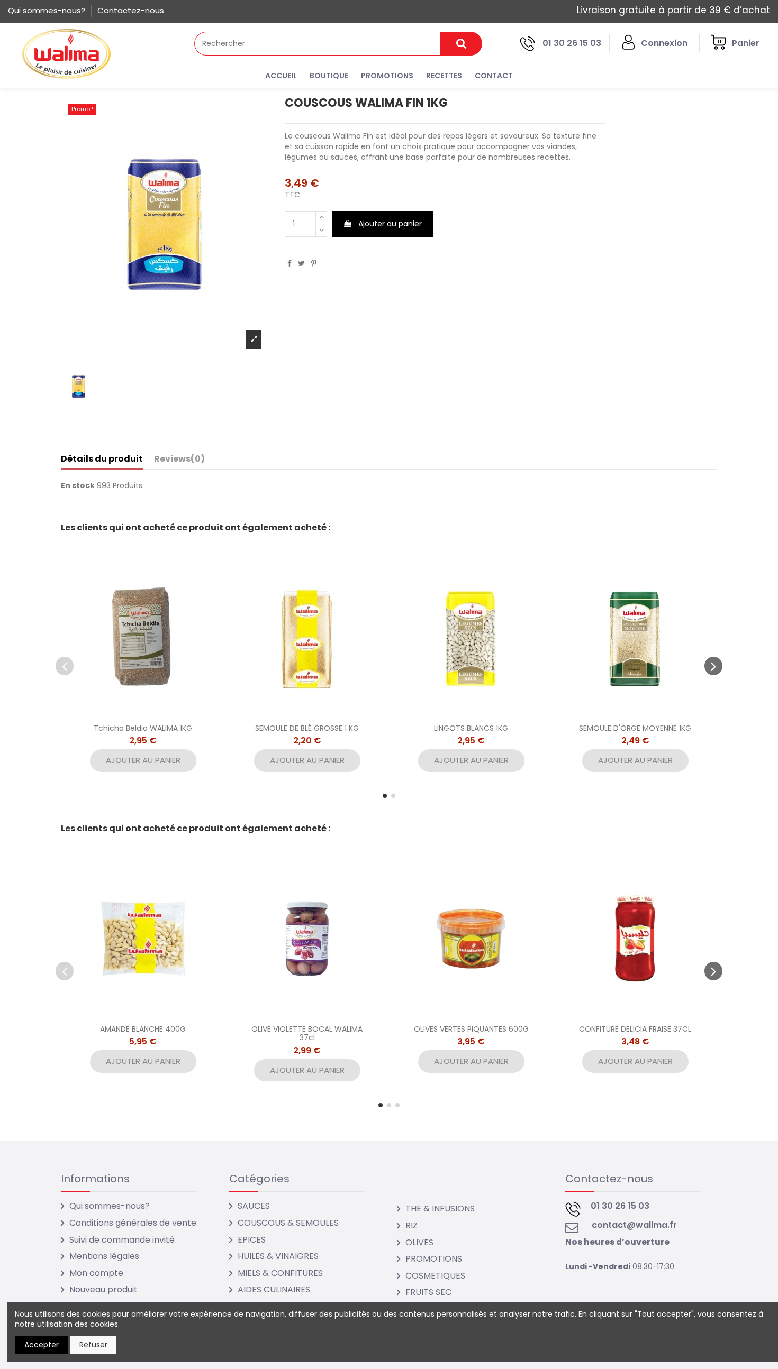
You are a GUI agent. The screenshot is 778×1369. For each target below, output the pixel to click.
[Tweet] (301, 263)
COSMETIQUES (435, 1276)
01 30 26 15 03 (571, 43)
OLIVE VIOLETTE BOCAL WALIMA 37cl (307, 1033)
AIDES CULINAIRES (274, 1289)
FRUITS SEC (428, 1292)
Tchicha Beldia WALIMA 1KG (143, 728)
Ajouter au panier (390, 223)
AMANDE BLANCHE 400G (143, 1029)
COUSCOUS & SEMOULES (288, 1223)
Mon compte (96, 1273)
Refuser (93, 1344)
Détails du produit (102, 459)
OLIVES (419, 1242)
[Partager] (289, 263)
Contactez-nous (130, 10)
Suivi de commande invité (122, 1240)
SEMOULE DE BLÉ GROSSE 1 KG (307, 728)
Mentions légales (104, 1256)
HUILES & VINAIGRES (278, 1256)
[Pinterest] (313, 263)
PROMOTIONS (433, 1259)
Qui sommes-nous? (47, 10)
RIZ (411, 1225)
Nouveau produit (103, 1289)
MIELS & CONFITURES (280, 1273)
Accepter (41, 1344)
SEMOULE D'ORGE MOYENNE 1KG (635, 728)
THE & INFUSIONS (440, 1208)
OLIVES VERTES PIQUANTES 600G (471, 1029)
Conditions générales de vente (132, 1223)
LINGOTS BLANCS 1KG (471, 728)
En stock (78, 486)
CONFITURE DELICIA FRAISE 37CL (635, 1029)
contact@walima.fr (634, 1225)
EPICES (252, 1240)
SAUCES (254, 1206)
